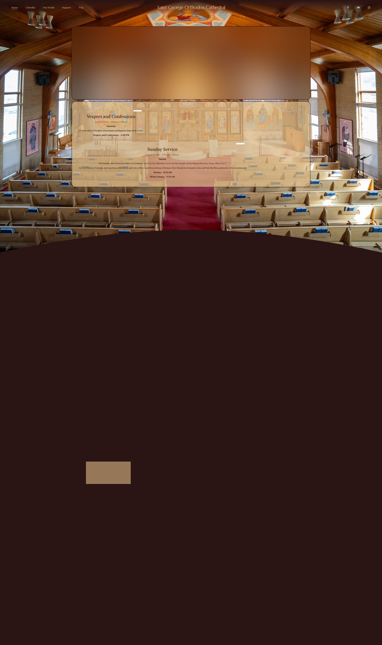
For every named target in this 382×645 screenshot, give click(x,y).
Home (14, 7)
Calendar (30, 7)
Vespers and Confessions (111, 116)
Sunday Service (162, 149)
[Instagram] (369, 7)
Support (66, 7)
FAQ (81, 7)
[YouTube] (358, 7)
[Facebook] (347, 7)
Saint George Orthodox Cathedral (191, 7)
